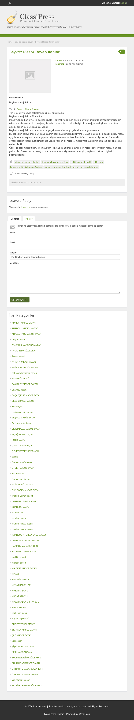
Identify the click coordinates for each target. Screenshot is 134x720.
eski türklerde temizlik (81, 162)
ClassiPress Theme (54, 714)
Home (10, 42)
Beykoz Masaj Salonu (28, 109)
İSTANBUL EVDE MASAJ (24, 501)
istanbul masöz (19, 512)
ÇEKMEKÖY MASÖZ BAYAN (25, 451)
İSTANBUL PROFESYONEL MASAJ (29, 535)
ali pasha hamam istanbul (27, 162)
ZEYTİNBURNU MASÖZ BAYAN (27, 685)
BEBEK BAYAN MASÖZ (23, 401)
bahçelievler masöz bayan (24, 373)
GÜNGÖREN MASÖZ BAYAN (25, 490)
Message (14, 263)
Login (123, 3)
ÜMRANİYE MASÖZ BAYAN (25, 674)
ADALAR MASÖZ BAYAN (24, 323)
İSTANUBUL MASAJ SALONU (26, 540)
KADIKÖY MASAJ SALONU (25, 546)
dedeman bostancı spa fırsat (55, 162)
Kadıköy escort (19, 557)
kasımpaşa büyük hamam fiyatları (26, 167)
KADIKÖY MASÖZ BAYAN (24, 551)
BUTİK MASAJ (18, 440)
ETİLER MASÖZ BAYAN (23, 468)
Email (12, 242)
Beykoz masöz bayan (24, 42)
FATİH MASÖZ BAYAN (22, 484)
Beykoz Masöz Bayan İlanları (35, 51)
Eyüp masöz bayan (21, 479)
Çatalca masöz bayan (22, 445)
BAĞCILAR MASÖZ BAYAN (25, 367)
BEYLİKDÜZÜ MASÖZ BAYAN (26, 429)
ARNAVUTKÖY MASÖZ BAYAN (26, 334)
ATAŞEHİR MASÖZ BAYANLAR (26, 345)
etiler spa (98, 162)
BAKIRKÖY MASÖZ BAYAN (25, 384)
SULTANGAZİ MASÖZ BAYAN (26, 663)
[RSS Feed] (9, 2)
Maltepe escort (19, 563)
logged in (25, 207)
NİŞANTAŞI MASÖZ (21, 618)
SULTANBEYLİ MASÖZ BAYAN (26, 658)
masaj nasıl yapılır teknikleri (57, 167)
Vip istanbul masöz (21, 680)
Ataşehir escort (19, 339)
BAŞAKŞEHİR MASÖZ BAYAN (26, 395)
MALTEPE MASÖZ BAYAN (24, 568)
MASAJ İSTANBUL (20, 579)
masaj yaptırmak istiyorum (85, 167)
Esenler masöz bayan (22, 462)
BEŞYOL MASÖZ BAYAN (23, 418)
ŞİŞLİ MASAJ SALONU (23, 646)
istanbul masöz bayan (22, 524)
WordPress (84, 714)
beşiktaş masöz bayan (22, 412)
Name (13, 232)
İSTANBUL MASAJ (20, 507)
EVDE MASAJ (18, 473)
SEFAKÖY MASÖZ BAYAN (24, 630)
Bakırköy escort (19, 390)
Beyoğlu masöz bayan (22, 434)
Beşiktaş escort (19, 406)
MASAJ (15, 574)
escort (15, 457)
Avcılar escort (18, 356)
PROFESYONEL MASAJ (23, 624)
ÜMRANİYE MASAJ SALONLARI (27, 669)
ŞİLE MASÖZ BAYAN (22, 635)
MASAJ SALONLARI (21, 585)
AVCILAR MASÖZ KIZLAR (24, 351)
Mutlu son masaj (19, 613)
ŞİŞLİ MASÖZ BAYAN (22, 652)
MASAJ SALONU (20, 591)
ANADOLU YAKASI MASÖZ (25, 328)
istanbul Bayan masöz (22, 496)
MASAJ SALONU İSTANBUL (25, 602)
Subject (13, 253)
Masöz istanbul (19, 607)
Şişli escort (17, 641)
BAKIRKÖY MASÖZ (21, 378)
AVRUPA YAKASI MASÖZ (24, 362)
